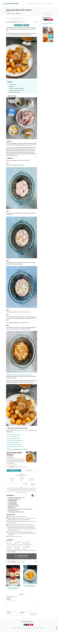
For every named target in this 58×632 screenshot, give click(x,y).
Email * (22, 612)
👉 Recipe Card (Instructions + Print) (15, 90)
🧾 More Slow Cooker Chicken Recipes (16, 88)
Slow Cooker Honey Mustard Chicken (15, 440)
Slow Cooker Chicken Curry (13, 436)
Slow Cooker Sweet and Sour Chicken (15, 446)
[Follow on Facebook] (44, 20)
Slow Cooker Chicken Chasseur (13, 438)
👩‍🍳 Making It (11, 86)
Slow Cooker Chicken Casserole (14, 434)
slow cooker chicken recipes (22, 430)
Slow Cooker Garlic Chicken (14, 92)
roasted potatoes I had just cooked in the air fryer (21, 374)
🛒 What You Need (12, 84)
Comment (8, 599)
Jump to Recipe (18, 25)
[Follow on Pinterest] (48, 20)
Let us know (20, 557)
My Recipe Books (47, 23)
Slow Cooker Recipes (10, 18)
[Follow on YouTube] (52, 20)
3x (35, 495)
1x (32, 495)
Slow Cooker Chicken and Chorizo (14, 444)
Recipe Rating (9, 596)
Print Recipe (26, 25)
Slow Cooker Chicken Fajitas (13, 442)
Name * (8, 612)
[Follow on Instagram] (50, 20)
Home (7, 18)
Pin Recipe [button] (30, 470)
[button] (7, 465)
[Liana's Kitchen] (11, 3)
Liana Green (9, 11)
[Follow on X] (46, 20)
